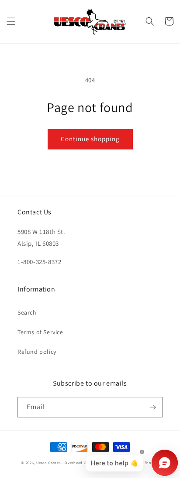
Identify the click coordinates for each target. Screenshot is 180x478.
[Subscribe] (152, 407)
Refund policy (36, 352)
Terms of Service (40, 332)
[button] (11, 21)
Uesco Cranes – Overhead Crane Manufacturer (78, 462)
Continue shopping (90, 139)
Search (27, 312)
